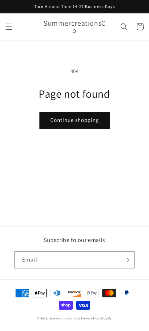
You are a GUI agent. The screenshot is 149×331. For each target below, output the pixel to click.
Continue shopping (74, 119)
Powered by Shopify (96, 318)
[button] (9, 27)
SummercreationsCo (65, 318)
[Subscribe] (126, 259)
